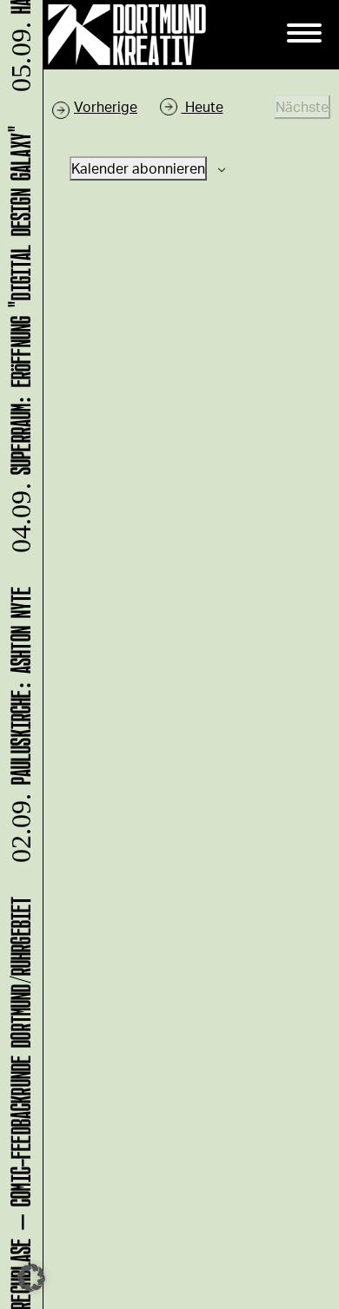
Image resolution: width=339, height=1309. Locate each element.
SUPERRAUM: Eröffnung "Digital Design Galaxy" (18, 344)
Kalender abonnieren (138, 168)
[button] (31, 1278)
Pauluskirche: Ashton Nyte (18, 730)
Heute (202, 106)
